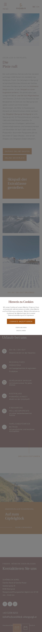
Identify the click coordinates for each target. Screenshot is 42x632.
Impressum (30, 315)
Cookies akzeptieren (21, 321)
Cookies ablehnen (21, 327)
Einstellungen (21, 330)
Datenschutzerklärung (15, 315)
